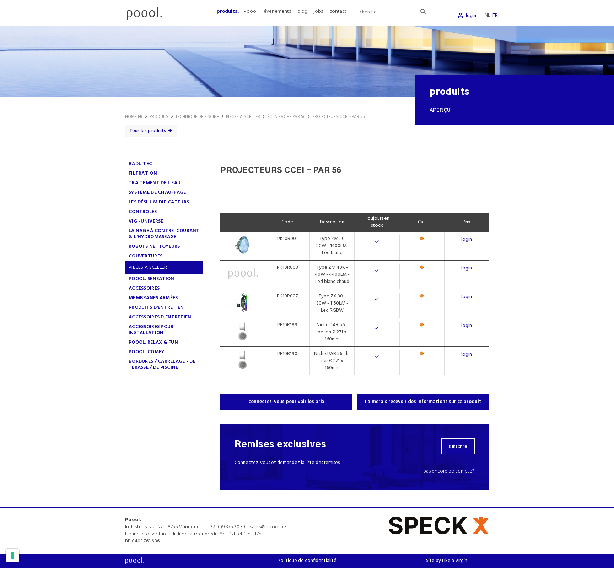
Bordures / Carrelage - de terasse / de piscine (162, 364)
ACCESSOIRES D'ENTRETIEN (160, 317)
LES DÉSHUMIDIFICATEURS (159, 202)
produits (227, 11)
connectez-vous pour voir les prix (286, 402)
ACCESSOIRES (144, 288)
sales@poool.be (268, 527)
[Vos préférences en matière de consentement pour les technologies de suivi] (12, 555)
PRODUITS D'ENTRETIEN (156, 308)
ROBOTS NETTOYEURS (154, 246)
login (471, 16)
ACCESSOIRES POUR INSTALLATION (151, 330)
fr (495, 15)
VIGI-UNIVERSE (146, 221)
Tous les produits (147, 131)
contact (337, 11)
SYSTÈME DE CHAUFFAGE (157, 193)
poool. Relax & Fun (153, 342)
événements (277, 11)
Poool (250, 11)
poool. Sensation (151, 279)
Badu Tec (140, 164)
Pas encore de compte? (449, 471)
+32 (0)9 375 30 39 (227, 527)
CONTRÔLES (143, 212)
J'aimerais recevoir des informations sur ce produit (422, 402)
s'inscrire (458, 446)
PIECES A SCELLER (148, 267)
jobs (318, 11)
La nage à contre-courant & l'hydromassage (164, 234)
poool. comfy (146, 352)
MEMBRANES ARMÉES (153, 298)
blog (302, 11)
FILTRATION (143, 173)
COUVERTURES (145, 256)
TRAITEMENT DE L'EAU (155, 183)
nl (487, 15)
